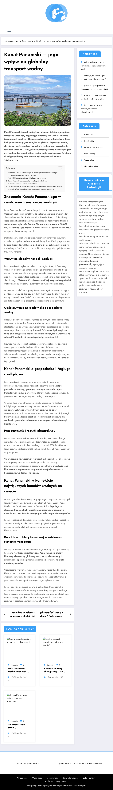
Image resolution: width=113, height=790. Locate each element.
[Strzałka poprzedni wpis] (5, 614)
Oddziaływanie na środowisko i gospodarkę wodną (28, 178)
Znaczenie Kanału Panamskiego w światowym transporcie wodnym (32, 172)
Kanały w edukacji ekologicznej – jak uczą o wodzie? (53, 670)
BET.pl (92, 271)
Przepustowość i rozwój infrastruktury (24, 184)
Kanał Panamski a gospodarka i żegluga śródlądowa (27, 181)
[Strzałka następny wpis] (70, 614)
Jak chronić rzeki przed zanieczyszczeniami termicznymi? (17, 726)
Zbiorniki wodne (91, 166)
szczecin (14, 664)
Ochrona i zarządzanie (93, 147)
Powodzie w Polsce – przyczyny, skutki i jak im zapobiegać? (22, 614)
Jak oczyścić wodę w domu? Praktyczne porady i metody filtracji (53, 614)
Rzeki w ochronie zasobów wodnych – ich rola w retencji (18, 670)
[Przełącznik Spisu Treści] (59, 168)
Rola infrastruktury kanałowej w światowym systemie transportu (32, 189)
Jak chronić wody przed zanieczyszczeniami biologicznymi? (92, 109)
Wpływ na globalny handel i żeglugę (23, 175)
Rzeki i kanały (89, 153)
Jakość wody (89, 140)
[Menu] (9, 30)
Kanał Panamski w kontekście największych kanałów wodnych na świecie (35, 186)
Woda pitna (89, 159)
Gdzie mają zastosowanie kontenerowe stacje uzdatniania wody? (93, 65)
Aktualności (88, 134)
